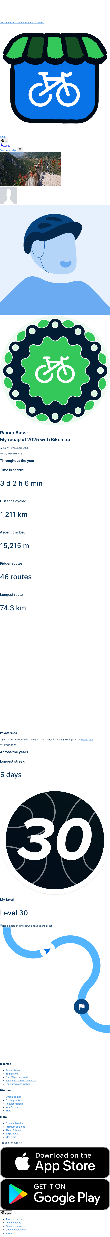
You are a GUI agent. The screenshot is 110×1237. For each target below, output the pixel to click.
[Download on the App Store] (55, 1163)
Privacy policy (13, 1222)
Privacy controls (14, 1226)
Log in (6, 145)
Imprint (9, 1233)
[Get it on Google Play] (55, 1194)
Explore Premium (15, 1123)
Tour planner (12, 1073)
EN (6, 141)
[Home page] (55, 10)
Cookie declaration (16, 1229)
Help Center (12, 1133)
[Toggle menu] (20, 149)
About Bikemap (14, 1130)
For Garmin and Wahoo (18, 1084)
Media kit (11, 1137)
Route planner (17, 22)
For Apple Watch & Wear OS (21, 1080)
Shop (8, 1110)
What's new (12, 1107)
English (8, 1214)
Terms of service (15, 1219)
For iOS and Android (17, 1077)
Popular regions (14, 1103)
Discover (5, 22)
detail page (87, 739)
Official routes (13, 1096)
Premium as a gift (15, 1126)
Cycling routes (13, 1100)
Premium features (34, 22)
